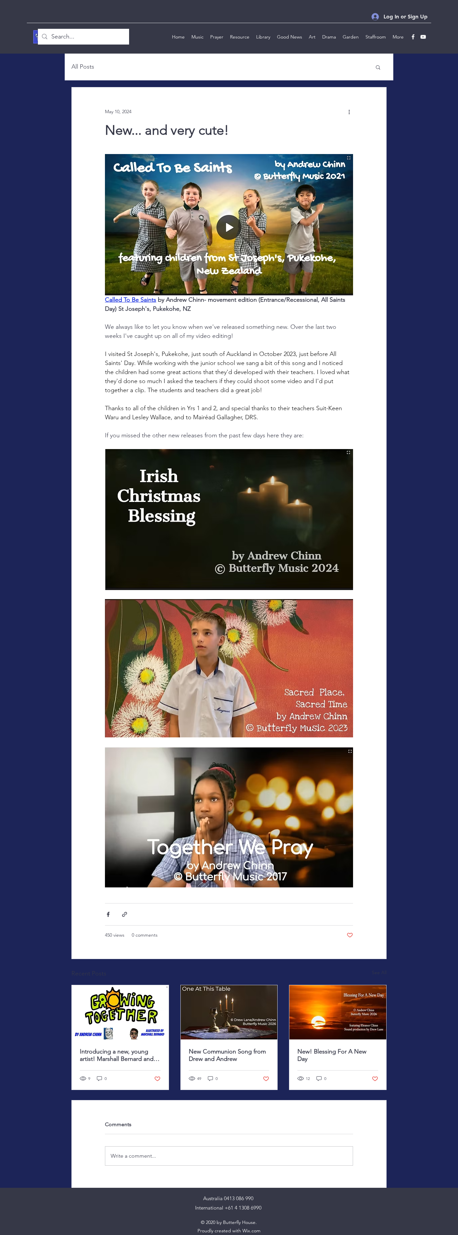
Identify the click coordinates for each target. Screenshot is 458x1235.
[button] (378, 67)
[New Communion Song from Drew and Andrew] (229, 1012)
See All (379, 972)
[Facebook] (413, 36)
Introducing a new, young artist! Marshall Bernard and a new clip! (119, 1055)
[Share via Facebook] (108, 914)
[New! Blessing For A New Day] (337, 1012)
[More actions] (349, 111)
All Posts (82, 66)
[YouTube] (423, 36)
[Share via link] (124, 914)
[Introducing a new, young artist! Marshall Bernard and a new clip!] (120, 1012)
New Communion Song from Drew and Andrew (227, 1055)
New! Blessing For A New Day (331, 1055)
